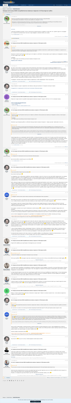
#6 (67, 108)
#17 (67, 312)
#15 (67, 288)
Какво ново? (31, 5)
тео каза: (13, 46)
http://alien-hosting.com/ (39, 259)
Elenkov (65, 61)
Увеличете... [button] (39, 26)
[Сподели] (65, 16)
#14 (67, 277)
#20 (67, 360)
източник (13, 29)
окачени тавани (17, 103)
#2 (67, 41)
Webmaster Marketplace (13, 5)
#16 (67, 298)
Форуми (5, 5)
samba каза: (14, 113)
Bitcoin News (13, 356)
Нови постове (5, 6)
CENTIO (41, 19)
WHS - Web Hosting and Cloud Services (35, 81)
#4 (67, 83)
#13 (67, 263)
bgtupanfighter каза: (15, 253)
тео (4, 12)
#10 (67, 219)
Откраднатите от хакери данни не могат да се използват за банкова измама (26, 88)
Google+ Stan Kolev (15, 104)
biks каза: (13, 303)
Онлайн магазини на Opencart (55, 62)
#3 (67, 65)
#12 (67, 248)
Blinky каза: (14, 125)
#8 (67, 165)
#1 (67, 16)
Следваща (8, 14)
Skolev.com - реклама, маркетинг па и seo (23, 105)
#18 (67, 336)
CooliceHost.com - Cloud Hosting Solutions (18, 81)
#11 (67, 238)
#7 (67, 149)
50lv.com (66, 36)
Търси (9, 6)
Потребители (23, 5)
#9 (67, 192)
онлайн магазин (16, 34)
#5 (67, 94)
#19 (67, 347)
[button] (19, 5)
